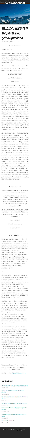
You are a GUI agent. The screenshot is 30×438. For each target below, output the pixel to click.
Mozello (10, 430)
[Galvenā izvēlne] (2, 2)
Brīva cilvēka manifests (8, 421)
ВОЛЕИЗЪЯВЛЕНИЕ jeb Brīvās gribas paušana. (15, 385)
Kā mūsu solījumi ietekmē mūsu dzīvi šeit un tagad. (14, 415)
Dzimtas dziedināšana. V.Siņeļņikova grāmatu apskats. (14, 409)
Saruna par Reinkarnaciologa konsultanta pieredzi (13, 391)
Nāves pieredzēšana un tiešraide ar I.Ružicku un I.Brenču (15, 397)
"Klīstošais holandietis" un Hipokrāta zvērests (14, 403)
